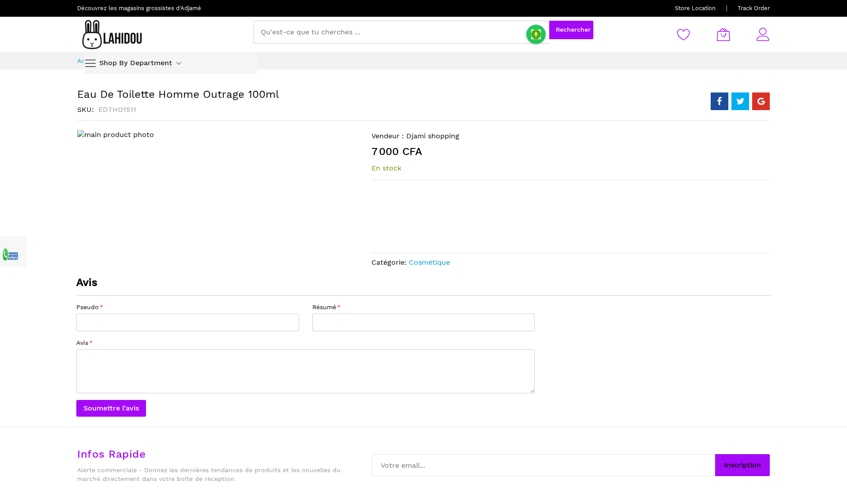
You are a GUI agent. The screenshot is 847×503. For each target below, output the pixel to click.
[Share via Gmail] (761, 101)
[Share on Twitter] (740, 101)
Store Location (695, 8)
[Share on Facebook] (719, 101)
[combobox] (401, 32)
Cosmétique (429, 262)
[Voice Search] (536, 34)
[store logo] (112, 34)
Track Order (754, 8)
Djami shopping (432, 136)
